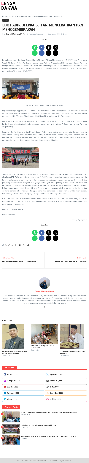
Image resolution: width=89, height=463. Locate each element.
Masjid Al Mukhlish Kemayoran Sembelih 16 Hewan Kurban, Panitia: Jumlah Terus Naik (48, 436)
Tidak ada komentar (36, 34)
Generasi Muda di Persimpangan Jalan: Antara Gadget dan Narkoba (14, 352)
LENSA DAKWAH (11, 6)
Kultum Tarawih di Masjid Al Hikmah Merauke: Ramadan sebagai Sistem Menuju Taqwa (49, 412)
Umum (12, 16)
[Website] (44, 307)
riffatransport (52, 461)
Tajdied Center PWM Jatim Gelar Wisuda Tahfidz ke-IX (38, 425)
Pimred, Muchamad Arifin (15, 34)
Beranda (5, 16)
